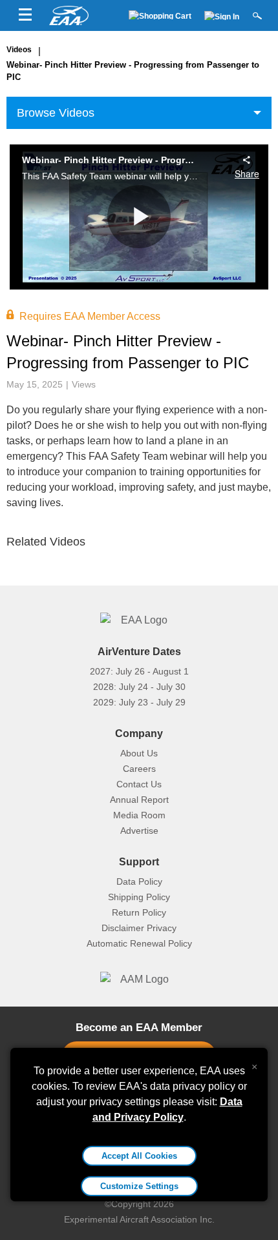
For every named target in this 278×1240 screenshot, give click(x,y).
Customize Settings (139, 1186)
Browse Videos (55, 112)
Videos (19, 49)
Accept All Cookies (139, 1156)
